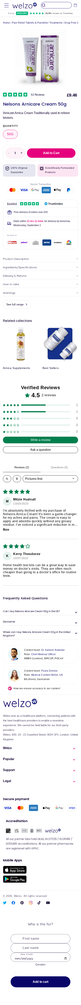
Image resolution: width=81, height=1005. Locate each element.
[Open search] (7, 478)
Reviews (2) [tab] (21, 467)
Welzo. (18, 896)
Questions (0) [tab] (59, 467)
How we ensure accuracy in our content (37, 688)
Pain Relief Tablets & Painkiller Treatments (37, 22)
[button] (6, 5)
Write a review (41, 440)
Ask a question (40, 449)
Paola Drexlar (49, 670)
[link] (23, 95)
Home (6, 22)
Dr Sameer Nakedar (53, 650)
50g (10, 134)
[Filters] (17, 478)
